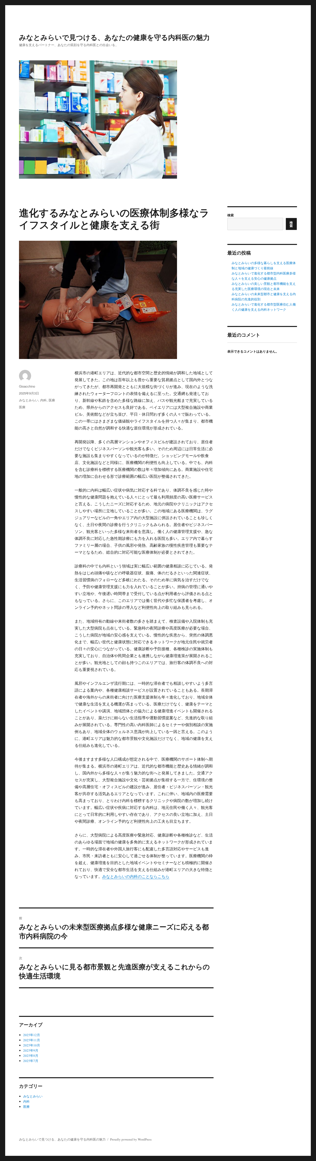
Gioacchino (27, 386)
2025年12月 (31, 1035)
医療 (52, 400)
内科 (43, 400)
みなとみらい (28, 400)
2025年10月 (31, 1045)
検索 (230, 215)
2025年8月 (30, 1055)
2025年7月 (30, 1061)
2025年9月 (30, 1050)
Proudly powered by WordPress (131, 1139)
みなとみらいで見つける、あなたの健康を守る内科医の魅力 (114, 37)
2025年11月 (31, 1040)
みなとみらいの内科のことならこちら (135, 876)
